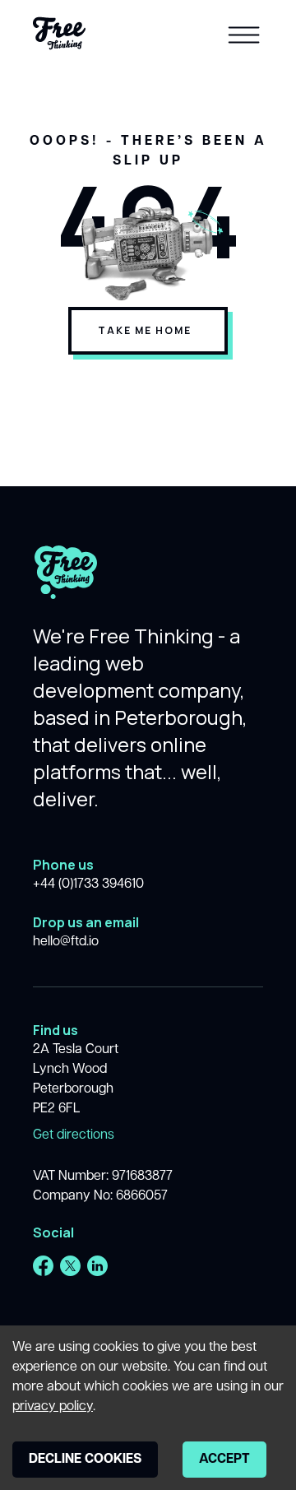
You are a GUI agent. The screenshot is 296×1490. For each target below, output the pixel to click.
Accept (224, 1459)
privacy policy (52, 1406)
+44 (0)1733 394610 (88, 884)
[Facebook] (43, 1266)
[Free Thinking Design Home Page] (59, 33)
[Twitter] (70, 1266)
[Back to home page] (66, 583)
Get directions (73, 1135)
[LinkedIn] (97, 1266)
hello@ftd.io (66, 942)
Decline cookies (85, 1459)
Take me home (145, 330)
